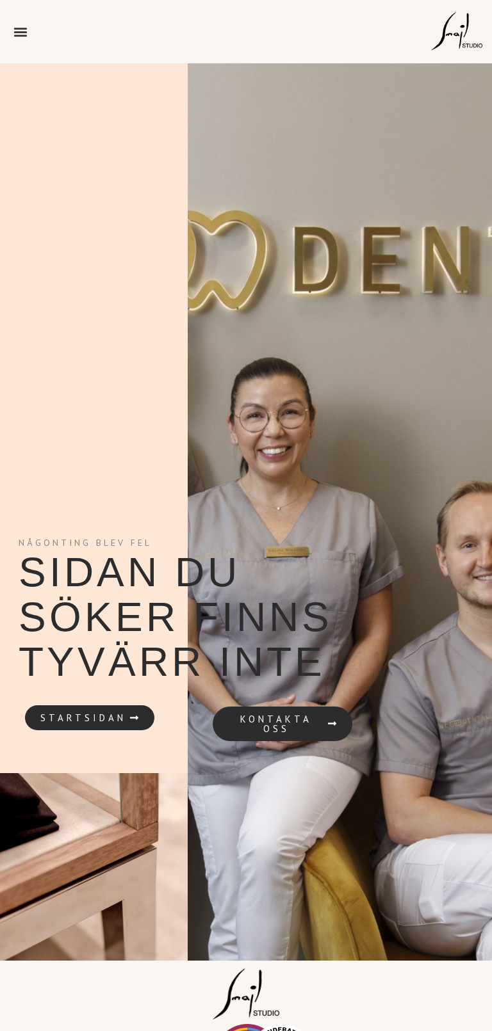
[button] (20, 31)
